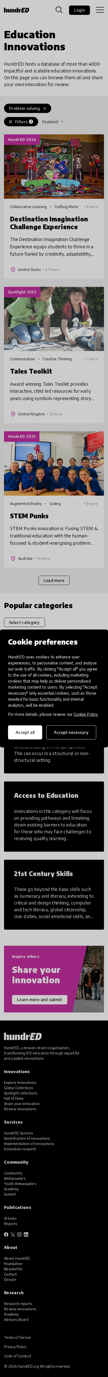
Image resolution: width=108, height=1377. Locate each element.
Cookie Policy (86, 714)
